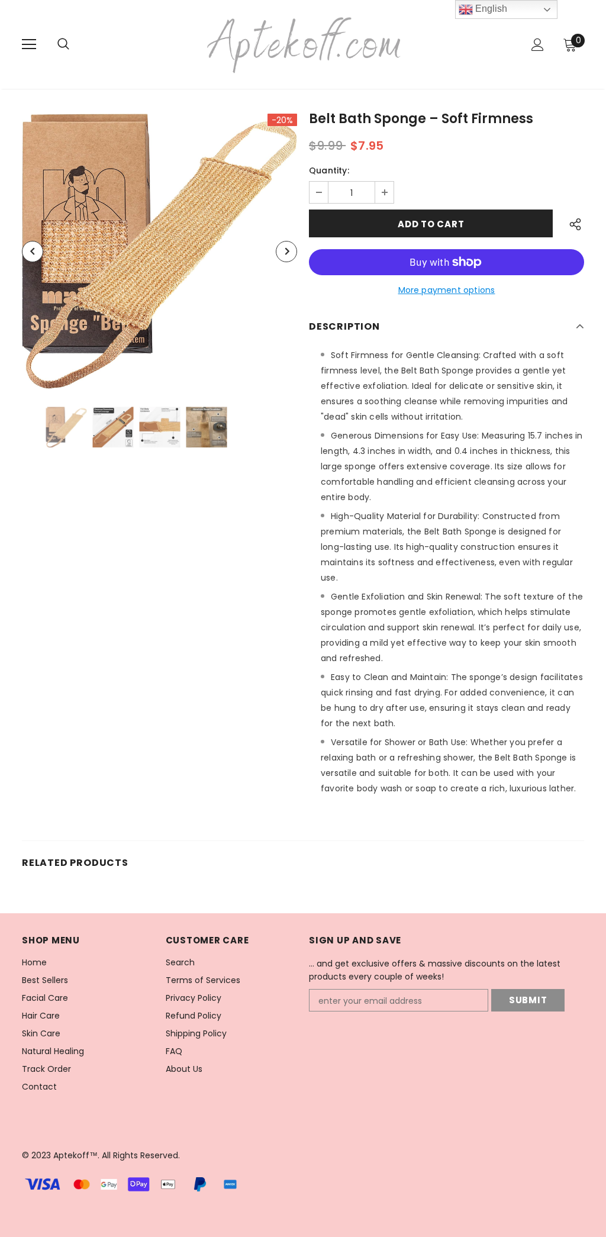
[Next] (286, 251)
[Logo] (304, 44)
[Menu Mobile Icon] (29, 44)
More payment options (446, 290)
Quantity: (329, 170)
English (490, 9)
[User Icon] (537, 44)
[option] (159, 251)
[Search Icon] (75, 44)
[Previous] (32, 251)
